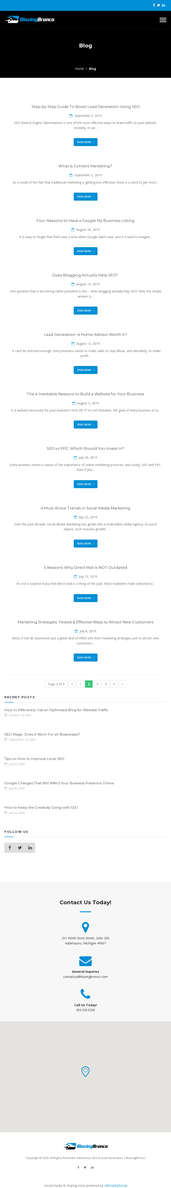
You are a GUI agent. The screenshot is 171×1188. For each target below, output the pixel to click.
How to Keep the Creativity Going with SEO (41, 807)
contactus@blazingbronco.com (85, 977)
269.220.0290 (85, 1010)
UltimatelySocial (115, 1185)
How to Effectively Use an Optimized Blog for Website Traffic (56, 710)
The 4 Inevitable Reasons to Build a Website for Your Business (85, 394)
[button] (85, 1072)
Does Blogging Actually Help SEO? (85, 275)
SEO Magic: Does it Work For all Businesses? (42, 734)
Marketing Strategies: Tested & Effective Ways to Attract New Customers (86, 622)
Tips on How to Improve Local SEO (34, 759)
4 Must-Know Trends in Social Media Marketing (85, 508)
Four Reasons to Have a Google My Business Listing (85, 220)
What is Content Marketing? (85, 166)
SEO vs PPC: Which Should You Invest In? (85, 448)
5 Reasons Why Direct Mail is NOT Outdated (85, 567)
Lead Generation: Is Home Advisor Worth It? (85, 334)
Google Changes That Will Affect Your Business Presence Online (59, 783)
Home (79, 69)
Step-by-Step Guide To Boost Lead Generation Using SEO (86, 106)
